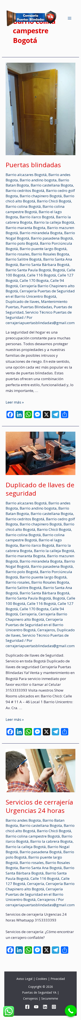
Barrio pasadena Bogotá (52, 238)
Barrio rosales (18, 254)
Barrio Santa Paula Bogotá (28, 269)
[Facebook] (27, 1007)
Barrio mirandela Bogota (41, 232)
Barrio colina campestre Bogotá (35, 209)
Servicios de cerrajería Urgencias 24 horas (39, 806)
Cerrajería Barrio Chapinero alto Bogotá (36, 617)
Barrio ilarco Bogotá (37, 216)
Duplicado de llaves (22, 301)
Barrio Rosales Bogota (50, 254)
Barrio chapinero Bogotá (41, 195)
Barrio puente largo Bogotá (43, 248)
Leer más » (15, 402)
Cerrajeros (46, 629)
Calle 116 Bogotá (41, 275)
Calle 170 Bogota (34, 280)
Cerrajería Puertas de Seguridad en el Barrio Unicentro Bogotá (40, 293)
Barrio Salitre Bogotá (23, 259)
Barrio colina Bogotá (23, 206)
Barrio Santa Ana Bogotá (41, 867)
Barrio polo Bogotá (22, 243)
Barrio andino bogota (38, 180)
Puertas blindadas (33, 164)
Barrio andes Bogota (23, 820)
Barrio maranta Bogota (25, 227)
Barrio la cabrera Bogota (51, 841)
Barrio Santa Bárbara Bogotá (44, 264)
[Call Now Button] (71, 1011)
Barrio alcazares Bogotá (26, 174)
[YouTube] (36, 1007)
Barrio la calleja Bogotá (54, 222)
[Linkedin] (45, 1007)
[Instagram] (54, 1007)
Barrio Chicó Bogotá (54, 201)
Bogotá (59, 269)
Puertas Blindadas (36, 306)
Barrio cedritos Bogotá (25, 190)
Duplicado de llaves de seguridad (40, 489)
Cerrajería (28, 614)
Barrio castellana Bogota (52, 185)
